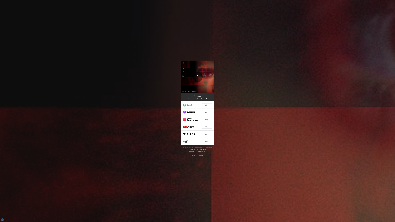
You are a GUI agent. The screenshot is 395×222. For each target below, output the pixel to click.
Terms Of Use (201, 149)
